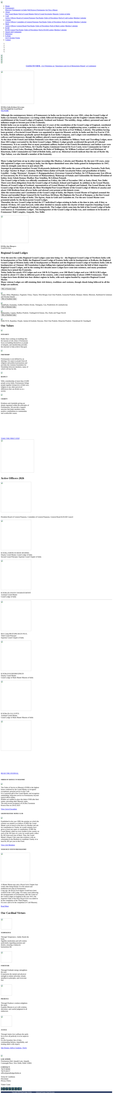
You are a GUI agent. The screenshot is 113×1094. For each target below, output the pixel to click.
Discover (8, 10)
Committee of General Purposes (27, 22)
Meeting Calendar (80, 18)
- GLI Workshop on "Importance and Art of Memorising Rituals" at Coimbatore (49, 66)
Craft (7, 16)
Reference (8, 34)
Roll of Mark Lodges (57, 26)
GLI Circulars (10, 38)
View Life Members (8, 845)
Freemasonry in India (19, 10)
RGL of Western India (9, 307)
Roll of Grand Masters (26, 14)
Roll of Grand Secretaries (43, 14)
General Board (21, 26)
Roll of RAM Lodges (46, 30)
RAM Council (10, 30)
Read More (5, 906)
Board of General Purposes (25, 18)
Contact (8, 40)
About (7, 12)
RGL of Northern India (9, 315)
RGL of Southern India (9, 299)
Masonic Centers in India (61, 14)
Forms (17, 38)
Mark (7, 24)
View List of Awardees (9, 809)
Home (7, 6)
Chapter (8, 20)
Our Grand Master (11, 14)
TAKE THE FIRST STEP (10, 438)
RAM (7, 28)
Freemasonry (9, 8)
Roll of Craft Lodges (66, 18)
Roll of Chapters (67, 22)
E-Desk (8, 36)
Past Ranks (39, 18)
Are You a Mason (51, 10)
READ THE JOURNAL (10, 773)
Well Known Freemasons (36, 10)
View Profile (5, 110)
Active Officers (10, 18)
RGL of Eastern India (8, 289)
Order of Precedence (51, 18)
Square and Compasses (13, 32)
